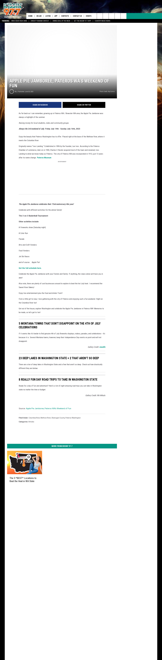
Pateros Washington (73, 418)
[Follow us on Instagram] (117, 16)
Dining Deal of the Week (61, 21)
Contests (65, 16)
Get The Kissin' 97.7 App (82, 21)
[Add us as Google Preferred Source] (106, 16)
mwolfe (102, 347)
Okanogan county (58, 418)
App (55, 16)
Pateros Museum (44, 157)
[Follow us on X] (123, 16)
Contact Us (77, 16)
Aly (15, 91)
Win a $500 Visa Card (19, 21)
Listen (48, 16)
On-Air (39, 16)
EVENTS (88, 16)
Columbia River (34, 418)
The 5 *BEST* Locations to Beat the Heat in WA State (22, 480)
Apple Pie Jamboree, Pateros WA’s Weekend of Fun (48, 408)
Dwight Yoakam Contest (40, 21)
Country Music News (102, 21)
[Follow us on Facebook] (112, 16)
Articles (31, 422)
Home (30, 16)
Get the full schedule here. (30, 268)
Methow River (46, 418)
